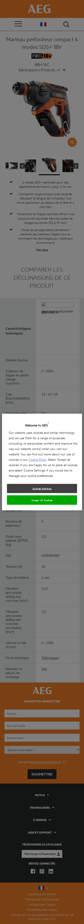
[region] (42, 462)
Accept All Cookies (42, 500)
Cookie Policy (38, 459)
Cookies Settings (42, 488)
